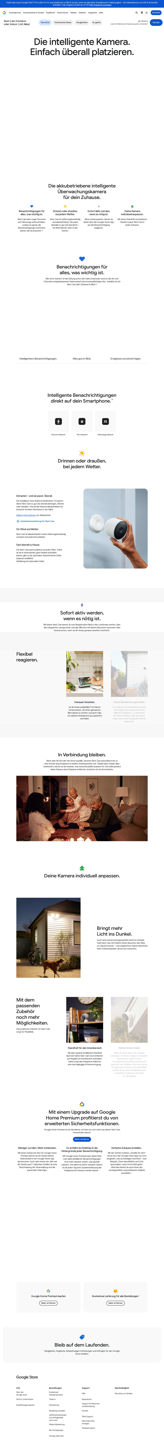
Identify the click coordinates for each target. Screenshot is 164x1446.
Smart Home (62, 13)
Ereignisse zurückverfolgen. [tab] (125, 358)
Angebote (92, 13)
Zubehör (82, 13)
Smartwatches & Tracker (33, 13)
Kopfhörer (50, 13)
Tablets (73, 13)
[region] (82, 1297)
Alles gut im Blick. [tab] (82, 358)
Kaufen (156, 22)
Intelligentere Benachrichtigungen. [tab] (38, 358)
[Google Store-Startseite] (4, 13)
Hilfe (101, 13)
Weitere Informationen (26, 515)
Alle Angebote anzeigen (100, 5)
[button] (136, 12)
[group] (84, 685)
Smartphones (15, 13)
